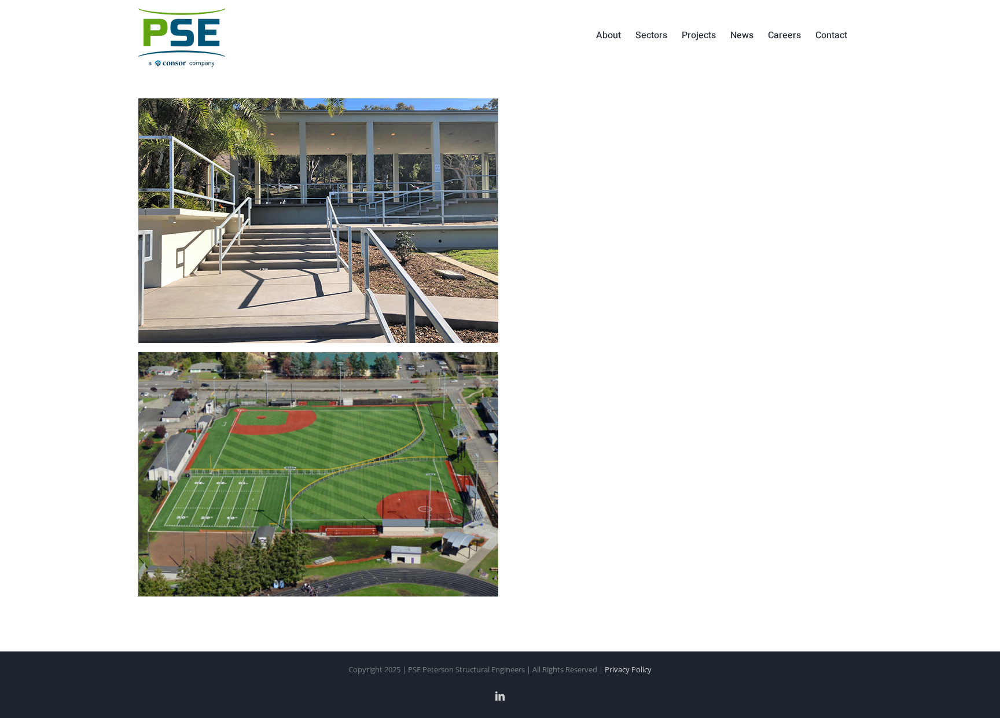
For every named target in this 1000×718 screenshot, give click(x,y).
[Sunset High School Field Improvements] (329, 360)
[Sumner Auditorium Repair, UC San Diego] (329, 106)
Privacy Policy (628, 669)
